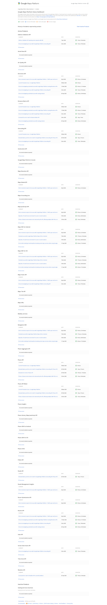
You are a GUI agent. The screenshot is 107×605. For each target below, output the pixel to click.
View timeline (21, 601)
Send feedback (62, 603)
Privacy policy (70, 603)
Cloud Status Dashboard (62, 19)
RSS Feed (30, 603)
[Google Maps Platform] (28, 3)
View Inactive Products (83, 26)
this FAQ (78, 15)
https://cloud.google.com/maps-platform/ (46, 17)
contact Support (49, 15)
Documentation (21, 603)
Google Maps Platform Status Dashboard (26, 9)
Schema (41, 603)
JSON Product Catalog (48, 603)
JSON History (35, 603)
